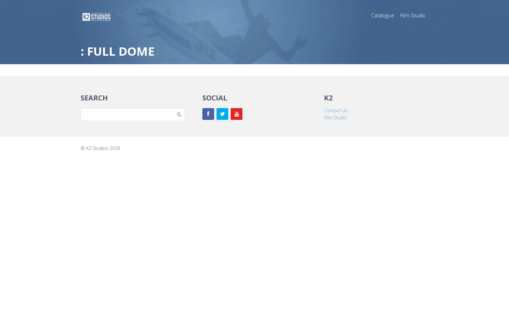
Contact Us (335, 110)
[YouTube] (236, 114)
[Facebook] (208, 114)
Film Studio (335, 117)
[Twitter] (222, 114)
